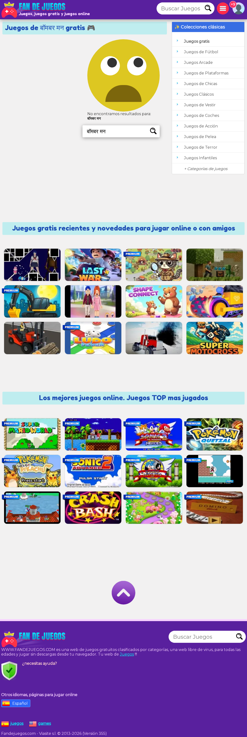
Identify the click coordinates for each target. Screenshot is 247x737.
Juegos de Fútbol (201, 52)
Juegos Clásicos (199, 94)
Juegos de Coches (201, 115)
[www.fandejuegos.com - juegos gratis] (33, 639)
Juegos (127, 654)
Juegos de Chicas (200, 83)
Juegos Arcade (198, 62)
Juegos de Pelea (200, 136)
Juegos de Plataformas (206, 73)
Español (20, 703)
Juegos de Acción (201, 126)
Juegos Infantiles (200, 158)
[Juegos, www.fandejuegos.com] (33, 9)
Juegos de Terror (200, 147)
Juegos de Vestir (200, 105)
